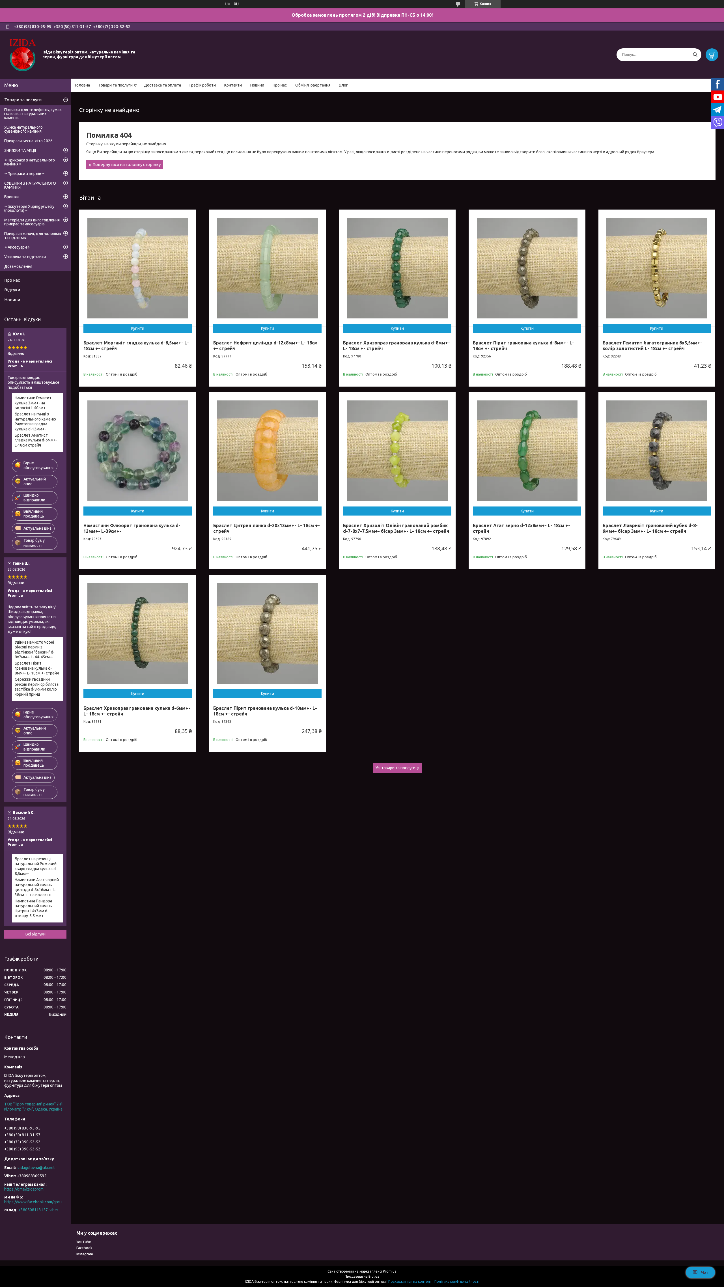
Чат (704, 1272)
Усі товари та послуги (395, 768)
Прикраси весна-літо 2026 (28, 141)
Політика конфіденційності (456, 1281)
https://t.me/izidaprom (24, 1189)
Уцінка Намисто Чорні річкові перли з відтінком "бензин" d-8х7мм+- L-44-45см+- (35, 649)
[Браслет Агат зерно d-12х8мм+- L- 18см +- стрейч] (527, 450)
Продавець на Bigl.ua (362, 1276)
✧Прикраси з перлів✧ (24, 173)
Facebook (84, 1248)
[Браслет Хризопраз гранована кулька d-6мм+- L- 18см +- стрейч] (137, 633)
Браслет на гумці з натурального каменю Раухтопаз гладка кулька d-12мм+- (35, 421)
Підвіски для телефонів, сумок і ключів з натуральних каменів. (33, 113)
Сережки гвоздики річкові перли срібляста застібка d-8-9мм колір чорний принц (37, 687)
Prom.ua (390, 1271)
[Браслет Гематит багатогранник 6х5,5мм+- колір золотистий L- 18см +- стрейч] (656, 268)
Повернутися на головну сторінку (126, 164)
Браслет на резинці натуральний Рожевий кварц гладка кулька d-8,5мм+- (36, 866)
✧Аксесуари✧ (17, 247)
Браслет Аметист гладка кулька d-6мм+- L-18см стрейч (36, 440)
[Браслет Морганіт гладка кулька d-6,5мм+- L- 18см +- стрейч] (137, 268)
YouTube (83, 1242)
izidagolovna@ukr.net (36, 1167)
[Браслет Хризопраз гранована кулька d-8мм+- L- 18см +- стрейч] (397, 268)
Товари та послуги (115, 85)
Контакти (233, 85)
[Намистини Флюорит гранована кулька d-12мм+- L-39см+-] (137, 450)
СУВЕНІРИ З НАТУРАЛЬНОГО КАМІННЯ (30, 185)
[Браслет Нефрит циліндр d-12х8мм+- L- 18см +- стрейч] (267, 268)
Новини (257, 85)
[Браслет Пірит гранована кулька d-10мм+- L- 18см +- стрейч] (267, 633)
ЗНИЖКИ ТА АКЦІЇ (20, 150)
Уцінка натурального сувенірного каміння (23, 129)
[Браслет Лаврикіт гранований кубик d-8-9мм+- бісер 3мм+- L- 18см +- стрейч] (656, 450)
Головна (82, 85)
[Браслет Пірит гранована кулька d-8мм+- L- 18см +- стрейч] (527, 268)
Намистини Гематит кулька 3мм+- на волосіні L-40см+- (33, 403)
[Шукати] (695, 54)
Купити (137, 328)
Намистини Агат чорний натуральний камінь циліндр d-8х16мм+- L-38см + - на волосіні (37, 887)
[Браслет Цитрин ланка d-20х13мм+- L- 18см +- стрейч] (267, 450)
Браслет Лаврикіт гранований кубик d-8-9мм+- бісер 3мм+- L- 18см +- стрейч (650, 528)
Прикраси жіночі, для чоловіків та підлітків (32, 235)
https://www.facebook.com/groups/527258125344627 (35, 1202)
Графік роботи (202, 85)
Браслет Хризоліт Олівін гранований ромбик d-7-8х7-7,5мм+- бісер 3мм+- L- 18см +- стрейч (396, 528)
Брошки (11, 197)
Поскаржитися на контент (410, 1281)
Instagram (84, 1254)
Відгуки (12, 289)
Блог (343, 85)
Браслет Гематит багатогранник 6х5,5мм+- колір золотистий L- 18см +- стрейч (652, 345)
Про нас (280, 85)
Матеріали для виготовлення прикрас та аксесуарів (32, 222)
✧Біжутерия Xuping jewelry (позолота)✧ (29, 208)
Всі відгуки (35, 934)
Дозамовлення (18, 266)
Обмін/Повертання (312, 85)
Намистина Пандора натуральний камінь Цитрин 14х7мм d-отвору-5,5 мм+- (33, 908)
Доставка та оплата (162, 85)
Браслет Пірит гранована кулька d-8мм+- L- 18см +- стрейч (37, 668)
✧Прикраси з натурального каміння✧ (29, 162)
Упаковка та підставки (25, 257)
